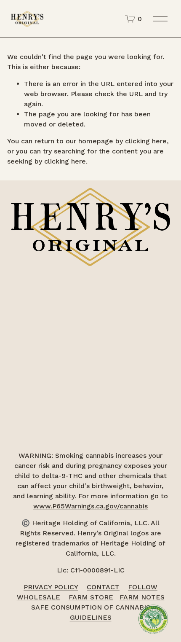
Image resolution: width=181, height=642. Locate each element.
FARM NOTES (142, 597)
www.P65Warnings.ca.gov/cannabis (90, 506)
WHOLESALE (38, 597)
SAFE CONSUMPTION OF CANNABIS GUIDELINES (90, 612)
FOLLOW (142, 587)
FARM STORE (91, 597)
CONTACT (103, 587)
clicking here (146, 141)
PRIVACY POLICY (51, 587)
